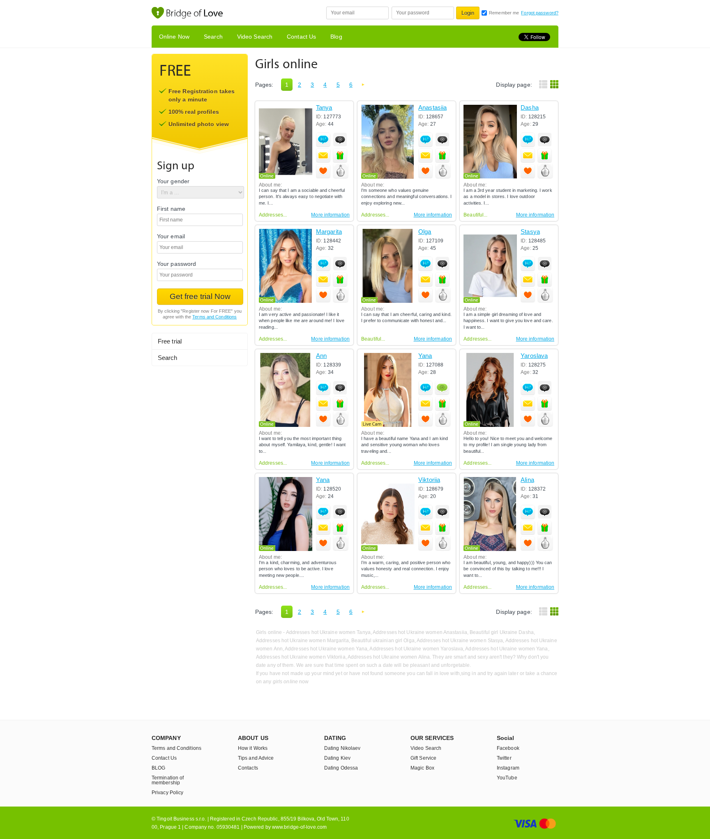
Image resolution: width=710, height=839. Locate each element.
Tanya (324, 108)
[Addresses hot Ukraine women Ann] (285, 390)
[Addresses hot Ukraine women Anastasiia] (388, 142)
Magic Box (422, 768)
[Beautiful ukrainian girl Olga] (388, 266)
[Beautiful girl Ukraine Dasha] (490, 142)
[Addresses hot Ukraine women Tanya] (285, 142)
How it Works (252, 748)
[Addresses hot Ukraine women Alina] (490, 514)
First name (171, 209)
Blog (336, 36)
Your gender (173, 181)
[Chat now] (323, 139)
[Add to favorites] (323, 171)
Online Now (174, 36)
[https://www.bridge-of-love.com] (196, 14)
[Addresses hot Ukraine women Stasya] (490, 266)
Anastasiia (432, 108)
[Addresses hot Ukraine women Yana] (388, 390)
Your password (176, 264)
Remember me (504, 12)
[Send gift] (340, 155)
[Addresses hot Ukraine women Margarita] (285, 266)
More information (330, 214)
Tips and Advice (256, 758)
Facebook (508, 748)
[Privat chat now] (442, 387)
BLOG (158, 768)
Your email (171, 236)
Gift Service (423, 758)
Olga (424, 232)
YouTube (507, 778)
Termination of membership (168, 780)
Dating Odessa (341, 768)
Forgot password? (539, 12)
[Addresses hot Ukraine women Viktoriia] (388, 514)
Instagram (508, 768)
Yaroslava (534, 356)
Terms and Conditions (214, 316)
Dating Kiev (337, 758)
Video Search (254, 36)
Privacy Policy (167, 792)
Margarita (329, 232)
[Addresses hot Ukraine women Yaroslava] (490, 390)
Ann (321, 356)
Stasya (530, 232)
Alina (527, 480)
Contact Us (301, 36)
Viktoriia (429, 480)
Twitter (504, 758)
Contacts (248, 768)
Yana (425, 356)
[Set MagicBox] (340, 171)
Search (213, 36)
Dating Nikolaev (342, 748)
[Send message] (323, 155)
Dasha (530, 108)
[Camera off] (340, 139)
